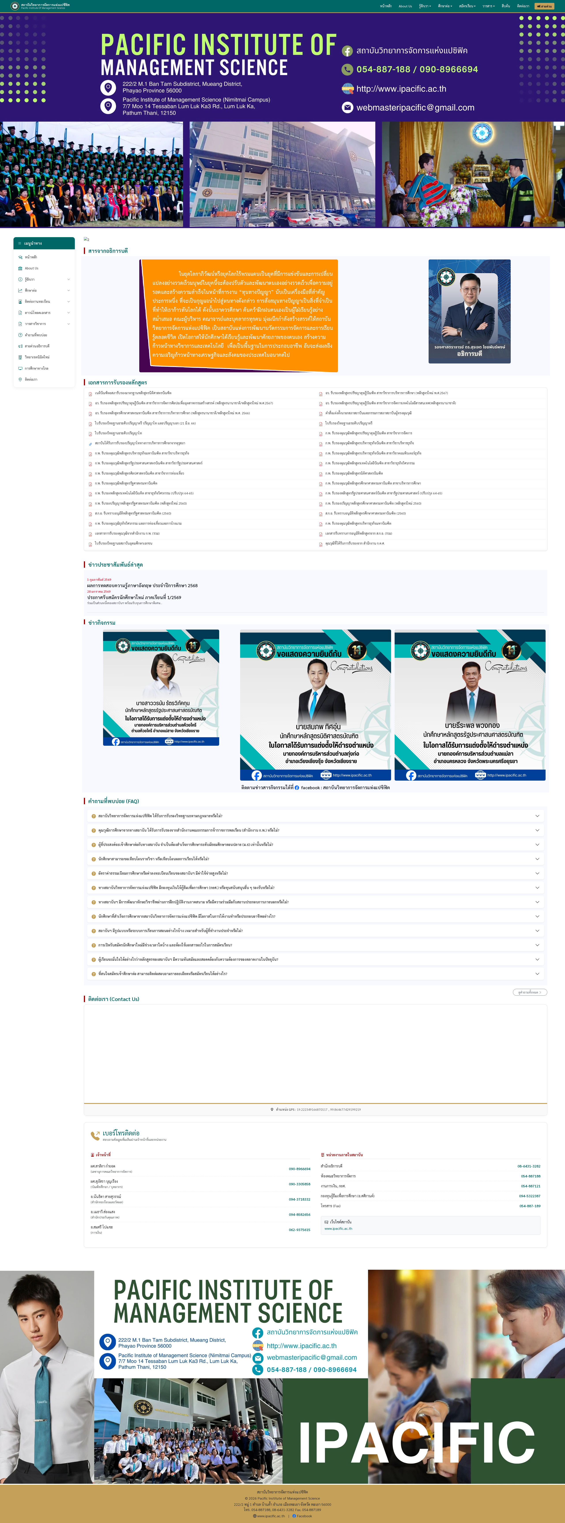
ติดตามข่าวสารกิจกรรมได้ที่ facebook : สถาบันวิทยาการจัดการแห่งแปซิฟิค (315, 787)
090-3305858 (299, 1184)
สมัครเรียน (466, 6)
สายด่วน (546, 6)
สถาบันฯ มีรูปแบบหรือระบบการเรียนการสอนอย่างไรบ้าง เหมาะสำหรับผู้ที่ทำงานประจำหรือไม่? (170, 930)
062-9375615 (299, 1229)
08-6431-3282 (529, 1166)
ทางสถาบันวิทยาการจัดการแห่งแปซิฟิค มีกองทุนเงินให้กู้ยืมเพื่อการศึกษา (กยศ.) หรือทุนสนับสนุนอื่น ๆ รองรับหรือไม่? (186, 887)
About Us (405, 6)
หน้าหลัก (386, 6)
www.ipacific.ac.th (338, 1228)
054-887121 (531, 1186)
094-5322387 (530, 1196)
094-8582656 (299, 1214)
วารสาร (487, 6)
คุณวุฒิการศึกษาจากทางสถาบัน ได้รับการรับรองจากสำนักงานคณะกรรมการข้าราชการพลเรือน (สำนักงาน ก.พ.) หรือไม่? (188, 830)
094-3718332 (299, 1199)
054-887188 (531, 1176)
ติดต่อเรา (523, 6)
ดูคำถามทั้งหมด (528, 992)
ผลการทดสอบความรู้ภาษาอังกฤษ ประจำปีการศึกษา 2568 (142, 585)
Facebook (304, 1516)
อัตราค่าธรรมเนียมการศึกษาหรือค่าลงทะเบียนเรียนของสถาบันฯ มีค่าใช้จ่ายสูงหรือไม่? (163, 873)
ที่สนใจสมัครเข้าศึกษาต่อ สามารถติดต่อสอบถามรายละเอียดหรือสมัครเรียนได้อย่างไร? (162, 973)
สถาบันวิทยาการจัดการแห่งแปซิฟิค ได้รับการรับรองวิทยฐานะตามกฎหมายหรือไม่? (160, 816)
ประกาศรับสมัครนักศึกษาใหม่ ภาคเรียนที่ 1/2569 (134, 597)
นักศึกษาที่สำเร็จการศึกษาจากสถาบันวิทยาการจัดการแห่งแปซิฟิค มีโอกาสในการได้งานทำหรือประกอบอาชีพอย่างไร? (186, 916)
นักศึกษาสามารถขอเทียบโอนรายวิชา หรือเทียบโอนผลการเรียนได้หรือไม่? (153, 859)
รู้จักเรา (423, 6)
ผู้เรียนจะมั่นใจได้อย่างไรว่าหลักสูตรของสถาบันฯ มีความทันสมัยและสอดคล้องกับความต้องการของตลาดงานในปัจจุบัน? (188, 959)
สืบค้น (506, 6)
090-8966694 (299, 1168)
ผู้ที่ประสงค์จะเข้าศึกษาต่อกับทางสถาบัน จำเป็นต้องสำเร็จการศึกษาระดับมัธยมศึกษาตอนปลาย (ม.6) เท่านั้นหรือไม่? (185, 844)
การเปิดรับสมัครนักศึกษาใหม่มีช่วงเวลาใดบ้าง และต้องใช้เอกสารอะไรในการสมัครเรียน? (165, 945)
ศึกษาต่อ (444, 6)
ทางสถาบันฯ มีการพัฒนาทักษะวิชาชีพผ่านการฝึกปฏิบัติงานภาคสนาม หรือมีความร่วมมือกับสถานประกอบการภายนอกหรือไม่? (193, 902)
